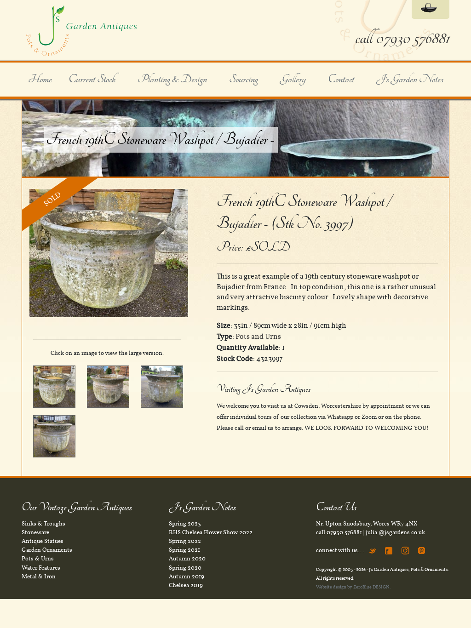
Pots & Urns (38, 558)
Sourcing (243, 79)
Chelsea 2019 (186, 585)
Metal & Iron (39, 576)
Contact (341, 79)
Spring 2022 (185, 541)
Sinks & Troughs (43, 523)
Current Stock (92, 79)
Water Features (41, 567)
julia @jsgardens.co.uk (395, 532)
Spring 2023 (185, 523)
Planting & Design (172, 79)
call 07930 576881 (402, 38)
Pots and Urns (258, 336)
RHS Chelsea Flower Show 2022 (211, 532)
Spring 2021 (184, 550)
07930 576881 (344, 532)
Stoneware (35, 532)
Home (40, 79)
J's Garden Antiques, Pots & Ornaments (408, 569)
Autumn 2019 (186, 576)
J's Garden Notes (409, 79)
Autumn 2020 (187, 558)
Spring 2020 (185, 567)
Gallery (293, 79)
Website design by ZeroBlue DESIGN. (353, 587)
